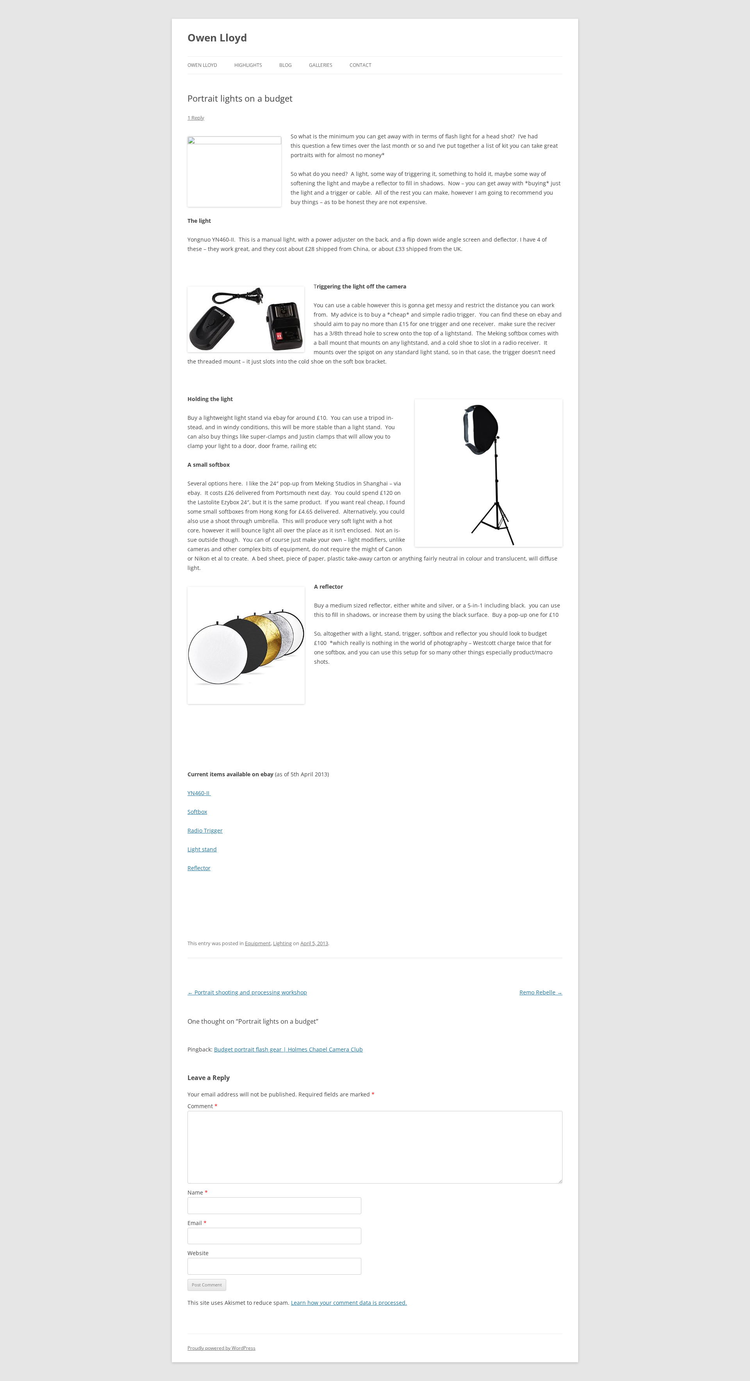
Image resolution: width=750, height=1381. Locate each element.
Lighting (282, 943)
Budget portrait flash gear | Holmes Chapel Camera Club (288, 1049)
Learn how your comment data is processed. (349, 1302)
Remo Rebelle (541, 992)
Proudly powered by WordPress (221, 1348)
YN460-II (199, 793)
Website (198, 1253)
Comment (203, 1106)
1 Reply (196, 117)
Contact (360, 65)
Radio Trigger (205, 830)
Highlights (248, 65)
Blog (285, 65)
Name (198, 1192)
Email (197, 1223)
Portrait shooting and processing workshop (247, 992)
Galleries (320, 65)
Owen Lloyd (217, 37)
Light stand (202, 849)
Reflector (199, 868)
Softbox (197, 811)
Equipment (258, 943)
